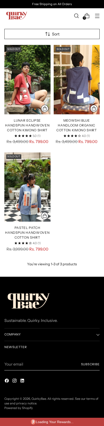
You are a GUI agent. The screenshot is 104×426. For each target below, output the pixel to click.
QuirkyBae (38, 399)
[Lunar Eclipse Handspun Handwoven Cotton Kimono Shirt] (27, 79)
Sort (55, 34)
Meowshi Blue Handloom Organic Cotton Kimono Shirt (76, 125)
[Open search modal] (76, 16)
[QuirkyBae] (16, 15)
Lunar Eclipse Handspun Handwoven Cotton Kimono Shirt (27, 125)
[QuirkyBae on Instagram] (15, 381)
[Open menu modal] (97, 16)
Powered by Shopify (18, 408)
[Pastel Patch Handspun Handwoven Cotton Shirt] (27, 187)
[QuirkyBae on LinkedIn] (23, 381)
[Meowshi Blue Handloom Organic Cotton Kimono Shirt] (77, 79)
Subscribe (90, 364)
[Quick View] (45, 108)
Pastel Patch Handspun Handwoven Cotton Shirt (27, 232)
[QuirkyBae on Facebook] (7, 381)
